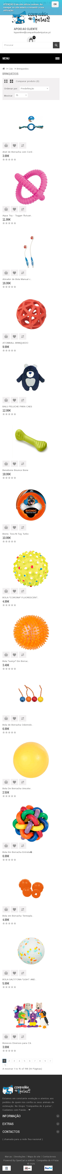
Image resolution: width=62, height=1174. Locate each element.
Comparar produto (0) (27, 81)
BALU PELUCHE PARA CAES (17, 406)
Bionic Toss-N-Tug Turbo (15, 534)
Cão (11, 68)
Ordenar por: (11, 88)
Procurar (56, 45)
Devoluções (19, 1156)
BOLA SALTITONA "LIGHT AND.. (19, 979)
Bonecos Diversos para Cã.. (17, 1043)
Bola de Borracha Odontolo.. (17, 725)
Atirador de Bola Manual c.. (17, 279)
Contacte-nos (49, 1156)
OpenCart (20, 1160)
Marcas (8, 1156)
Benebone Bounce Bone (15, 470)
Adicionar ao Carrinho (6, 145)
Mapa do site (34, 1156)
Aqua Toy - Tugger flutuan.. (17, 215)
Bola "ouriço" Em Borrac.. (15, 661)
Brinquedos (23, 68)
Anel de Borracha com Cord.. (17, 152)
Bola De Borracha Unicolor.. (17, 788)
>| (5, 1065)
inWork (31, 1160)
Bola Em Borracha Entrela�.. (18, 852)
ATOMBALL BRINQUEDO (15, 343)
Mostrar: (8, 95)
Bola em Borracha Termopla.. (17, 916)
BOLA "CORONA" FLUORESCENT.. (20, 597)
